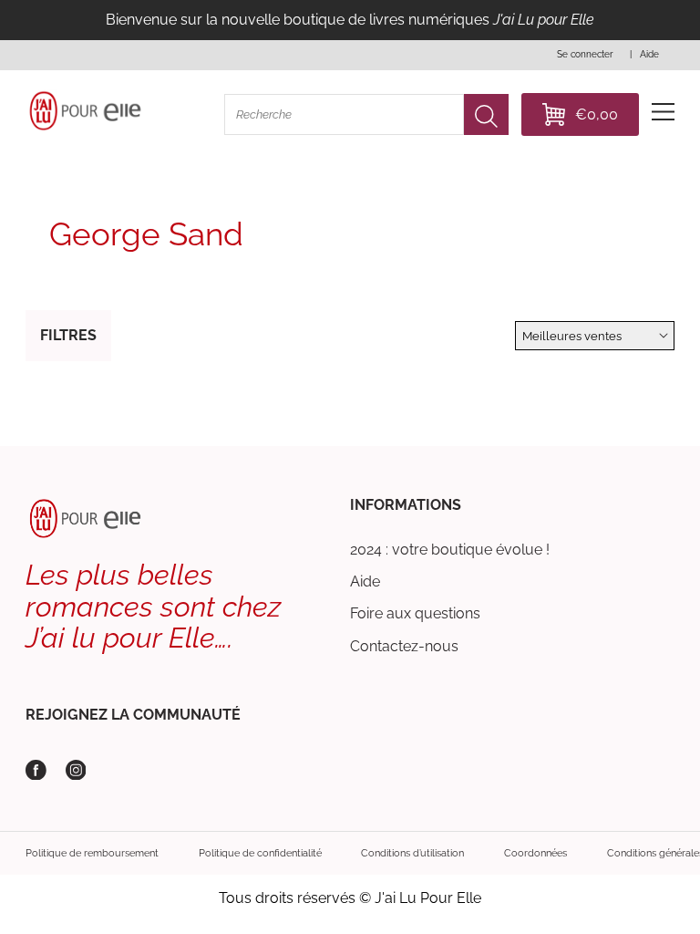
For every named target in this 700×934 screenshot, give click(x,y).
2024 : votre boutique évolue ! (450, 549)
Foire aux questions (415, 613)
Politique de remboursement (92, 852)
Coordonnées (535, 852)
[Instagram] (76, 770)
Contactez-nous (404, 646)
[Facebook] (36, 770)
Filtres (68, 335)
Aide (365, 581)
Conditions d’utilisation (412, 852)
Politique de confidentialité (260, 852)
